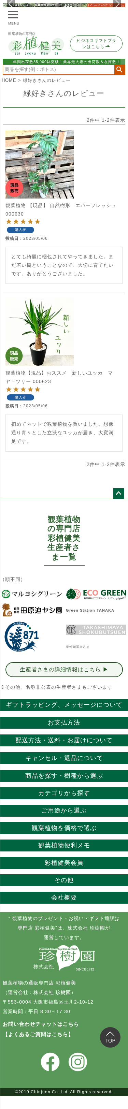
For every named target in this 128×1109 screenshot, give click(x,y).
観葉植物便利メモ (64, 845)
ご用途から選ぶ (64, 810)
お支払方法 (64, 722)
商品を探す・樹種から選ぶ (64, 775)
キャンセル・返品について (64, 758)
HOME (9, 80)
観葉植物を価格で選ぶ (64, 828)
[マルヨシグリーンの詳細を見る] (32, 594)
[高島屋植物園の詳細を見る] (96, 630)
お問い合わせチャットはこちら (41, 1024)
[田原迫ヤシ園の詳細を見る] (32, 609)
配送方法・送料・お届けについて (64, 740)
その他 (64, 880)
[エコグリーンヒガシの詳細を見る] (96, 594)
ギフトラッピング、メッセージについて (64, 704)
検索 (119, 69)
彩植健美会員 (64, 862)
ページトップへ (118, 493)
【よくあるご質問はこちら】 (38, 1034)
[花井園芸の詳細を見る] (21, 637)
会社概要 (64, 897)
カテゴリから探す (64, 793)
